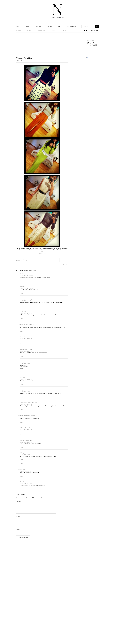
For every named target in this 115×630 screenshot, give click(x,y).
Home (17, 26)
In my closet (42, 30)
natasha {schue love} (25, 349)
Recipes (65, 30)
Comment (18, 501)
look (45, 253)
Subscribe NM (71, 26)
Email (18, 523)
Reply (21, 280)
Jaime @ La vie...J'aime (25, 324)
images (42, 251)
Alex (21, 362)
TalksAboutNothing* (25, 427)
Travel (29, 30)
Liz (20, 390)
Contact (38, 26)
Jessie (21, 286)
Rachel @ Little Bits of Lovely (27, 402)
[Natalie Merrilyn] (57, 11)
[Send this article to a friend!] (27, 260)
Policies (49, 26)
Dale (21, 453)
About (27, 26)
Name (18, 516)
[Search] (97, 26)
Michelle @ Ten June (25, 299)
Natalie (21, 273)
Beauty (54, 30)
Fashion (18, 30)
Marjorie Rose (23, 481)
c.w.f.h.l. (22, 311)
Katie (21, 469)
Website (18, 529)
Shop (59, 26)
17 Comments (64, 264)
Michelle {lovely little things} (27, 415)
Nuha (21, 377)
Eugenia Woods (23, 336)
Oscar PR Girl (24, 58)
